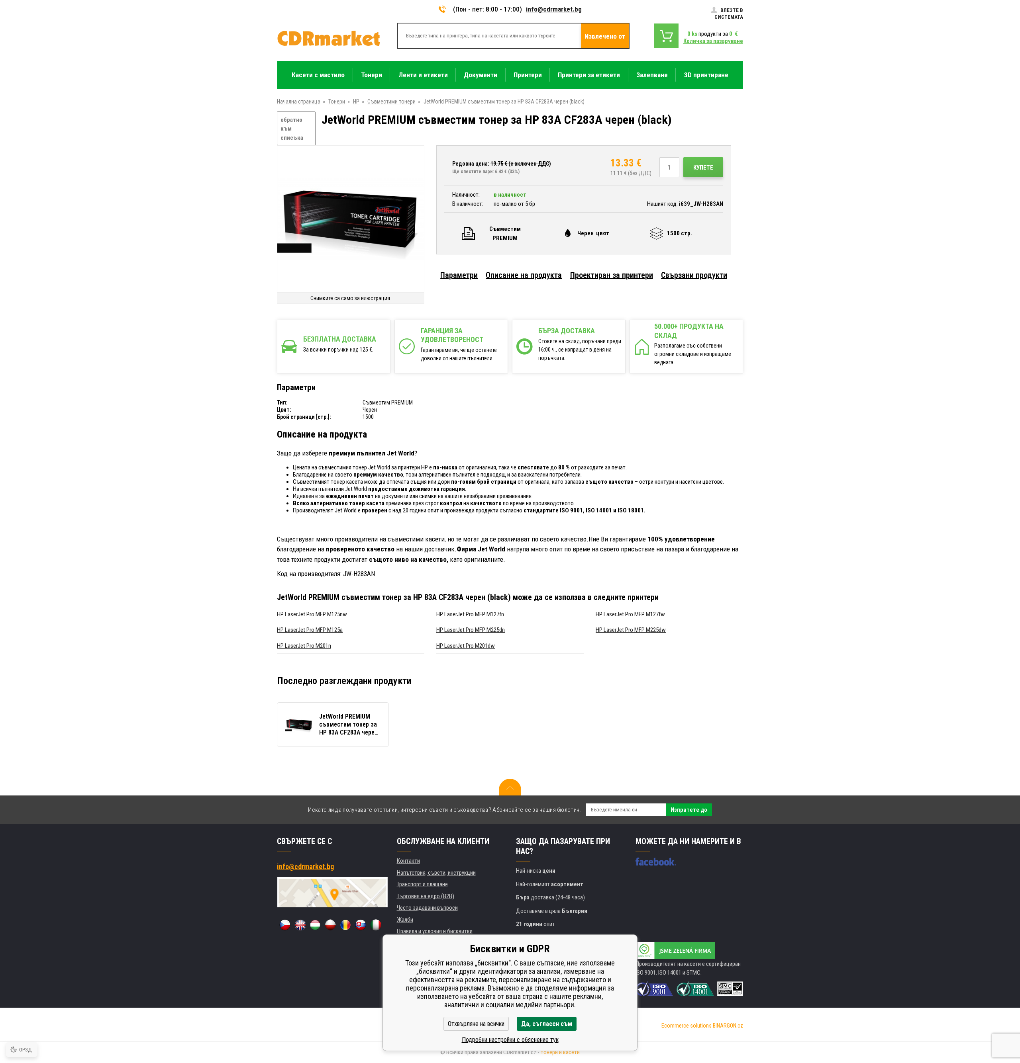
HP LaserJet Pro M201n (304, 645)
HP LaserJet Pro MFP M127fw (630, 614)
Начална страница (298, 101)
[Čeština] (284, 924)
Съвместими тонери (391, 101)
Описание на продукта (524, 275)
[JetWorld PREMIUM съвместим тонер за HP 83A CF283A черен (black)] (350, 219)
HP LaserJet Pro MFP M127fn (470, 614)
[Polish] (330, 924)
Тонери (336, 101)
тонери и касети (560, 1052)
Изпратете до (689, 809)
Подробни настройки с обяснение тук (510, 1039)
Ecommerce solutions (686, 1025)
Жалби (405, 919)
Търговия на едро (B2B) (425, 896)
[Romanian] (345, 924)
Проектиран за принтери (611, 275)
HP (356, 101)
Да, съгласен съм (546, 1024)
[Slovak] (360, 924)
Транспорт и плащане (422, 884)
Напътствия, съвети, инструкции (436, 872)
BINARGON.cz (728, 1025)
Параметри (459, 275)
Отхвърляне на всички (476, 1024)
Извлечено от (605, 36)
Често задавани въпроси (427, 907)
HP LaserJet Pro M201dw (465, 645)
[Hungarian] (315, 924)
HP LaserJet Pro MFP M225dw (631, 629)
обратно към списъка (291, 128)
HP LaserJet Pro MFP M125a (310, 629)
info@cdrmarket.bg (554, 9)
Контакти (408, 860)
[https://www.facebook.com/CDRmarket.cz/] (656, 862)
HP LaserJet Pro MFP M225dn (470, 629)
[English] (300, 924)
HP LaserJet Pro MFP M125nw (312, 614)
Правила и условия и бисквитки (435, 931)
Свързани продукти (694, 275)
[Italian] (375, 924)
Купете (703, 167)
